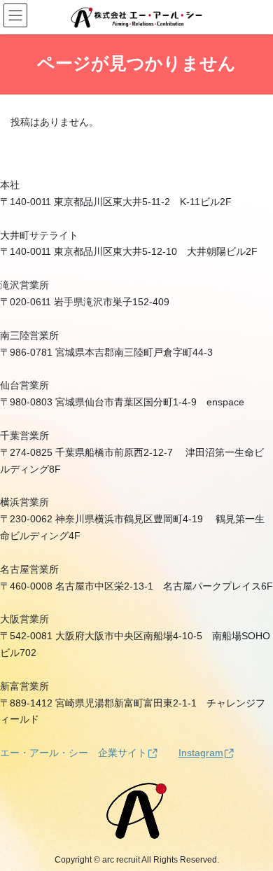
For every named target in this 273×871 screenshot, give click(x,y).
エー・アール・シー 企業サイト (73, 752)
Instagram (200, 752)
